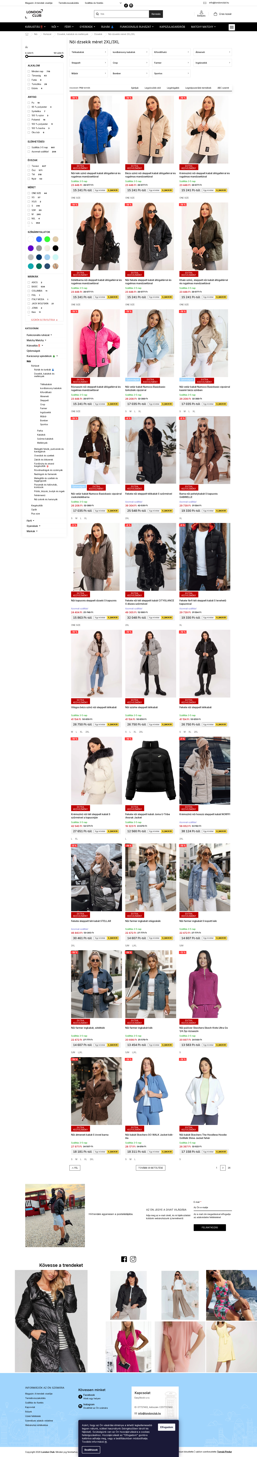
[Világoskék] (47, 257)
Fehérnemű (39, 495)
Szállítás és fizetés (94, 3)
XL (139, 411)
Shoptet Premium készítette (180, 1451)
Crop (42, 404)
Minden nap (41, 71)
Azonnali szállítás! (44, 151)
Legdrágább (173, 88)
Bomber (44, 420)
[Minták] (56, 266)
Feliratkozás (210, 1227)
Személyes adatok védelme (39, 1420)
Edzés (37, 88)
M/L (36, 218)
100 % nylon (40, 115)
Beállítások (91, 1449)
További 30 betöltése (150, 1167)
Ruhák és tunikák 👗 (44, 369)
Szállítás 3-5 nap (43, 147)
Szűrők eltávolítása (43, 320)
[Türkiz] (31, 266)
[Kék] (39, 239)
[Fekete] (56, 248)
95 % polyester (41, 107)
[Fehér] (31, 239)
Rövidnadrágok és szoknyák (48, 470)
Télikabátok (46, 384)
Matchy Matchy (35, 340)
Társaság (39, 75)
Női (29, 361)
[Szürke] (39, 248)
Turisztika (39, 84)
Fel (76, 1167)
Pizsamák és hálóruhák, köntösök (45, 485)
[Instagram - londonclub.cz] (131, 5)
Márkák (31, 531)
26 (229, 1167)
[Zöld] (47, 239)
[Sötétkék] (39, 257)
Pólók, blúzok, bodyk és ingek (49, 491)
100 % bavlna (41, 128)
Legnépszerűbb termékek (198, 88)
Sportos (44, 424)
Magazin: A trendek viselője (39, 3)
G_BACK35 (112, 190)
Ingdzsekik (45, 412)
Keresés (156, 13)
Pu (36, 102)
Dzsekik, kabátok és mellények (44, 374)
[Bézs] (56, 239)
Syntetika (38, 111)
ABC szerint (223, 88)
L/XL (134, 945)
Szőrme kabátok (45, 438)
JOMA (37, 308)
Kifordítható (46, 392)
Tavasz (39, 166)
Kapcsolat (30, 1407)
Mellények (42, 443)
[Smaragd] (39, 266)
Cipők (34, 509)
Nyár (37, 178)
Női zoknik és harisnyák (46, 499)
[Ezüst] (31, 257)
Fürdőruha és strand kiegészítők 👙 (44, 464)
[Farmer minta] (47, 266)
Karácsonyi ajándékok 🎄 (41, 356)
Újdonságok (33, 350)
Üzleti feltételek (33, 1416)
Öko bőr (38, 132)
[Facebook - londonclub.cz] (126, 5)
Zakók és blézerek (43, 459)
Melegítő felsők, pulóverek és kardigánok (49, 450)
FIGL (36, 295)
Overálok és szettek (44, 455)
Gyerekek (32, 525)
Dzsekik (41, 380)
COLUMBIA (39, 290)
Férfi (29, 520)
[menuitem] (35, 26)
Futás (36, 80)
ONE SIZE (39, 193)
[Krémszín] (47, 248)
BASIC (38, 286)
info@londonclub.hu (149, 1413)
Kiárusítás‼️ (34, 345)
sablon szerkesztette (214, 1451)
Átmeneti (44, 396)
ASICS (37, 282)
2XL (127, 518)
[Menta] (56, 257)
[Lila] (31, 248)
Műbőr (43, 416)
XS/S (36, 201)
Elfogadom (166, 1427)
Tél (37, 174)
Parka (40, 430)
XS (36, 197)
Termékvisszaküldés (69, 3)
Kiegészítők (37, 505)
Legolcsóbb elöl (153, 88)
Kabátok (41, 434)
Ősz (37, 170)
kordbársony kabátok (51, 388)
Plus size (35, 513)
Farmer (43, 408)
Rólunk (28, 1411)
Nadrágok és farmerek (45, 474)
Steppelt (44, 400)
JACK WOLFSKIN (43, 303)
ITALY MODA (40, 299)
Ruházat (35, 365)
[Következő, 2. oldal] (223, 1168)
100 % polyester (42, 124)
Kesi (36, 312)
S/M (37, 210)
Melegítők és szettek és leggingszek (46, 479)
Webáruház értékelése (36, 1425)
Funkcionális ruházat (38, 335)
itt (106, 1441)
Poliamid (38, 119)
